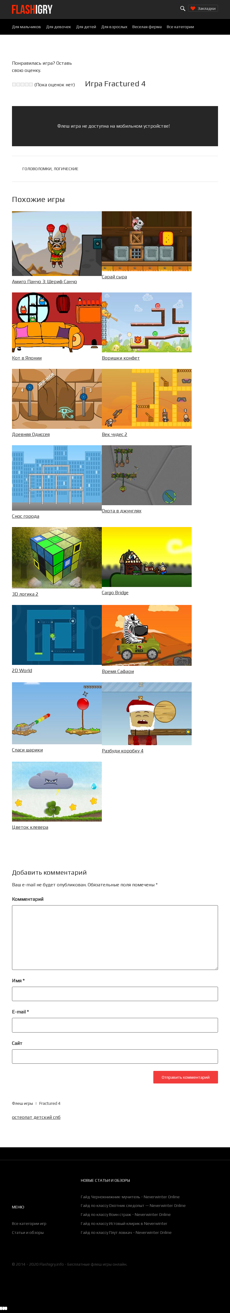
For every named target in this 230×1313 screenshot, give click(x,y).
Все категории (180, 26)
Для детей (86, 26)
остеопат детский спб (36, 1117)
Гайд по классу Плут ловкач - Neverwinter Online (126, 1232)
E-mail (20, 1012)
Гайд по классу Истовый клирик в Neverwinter (124, 1223)
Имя (18, 980)
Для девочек (58, 26)
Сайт (17, 1043)
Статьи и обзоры (28, 1232)
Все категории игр (29, 1223)
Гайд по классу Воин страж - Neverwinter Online (126, 1214)
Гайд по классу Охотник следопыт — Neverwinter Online (133, 1205)
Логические (66, 168)
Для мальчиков (26, 26)
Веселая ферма (147, 26)
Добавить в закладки (184, 1309)
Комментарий (27, 899)
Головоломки (37, 168)
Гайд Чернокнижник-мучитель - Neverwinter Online (130, 1196)
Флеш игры (22, 1103)
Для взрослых (114, 26)
